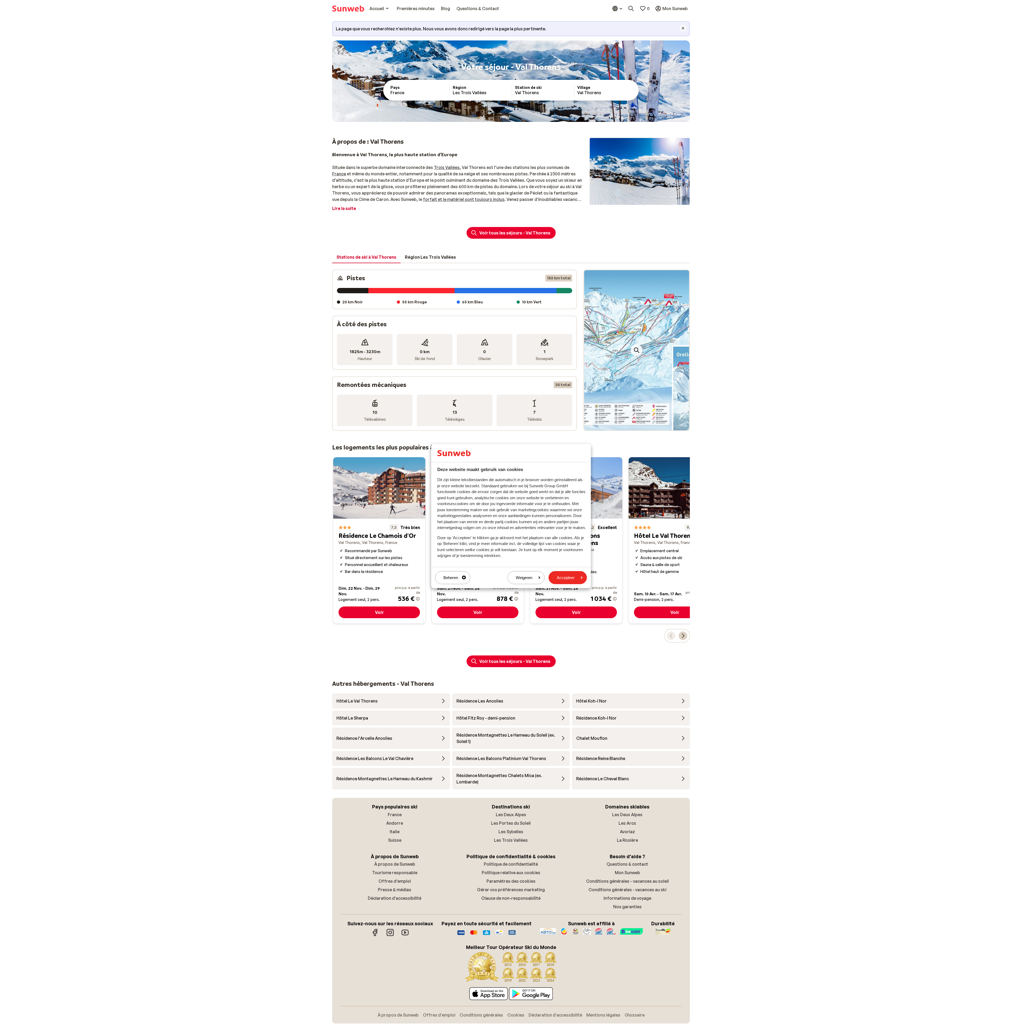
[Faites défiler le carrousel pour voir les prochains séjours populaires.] (683, 635)
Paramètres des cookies (511, 881)
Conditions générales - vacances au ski (627, 889)
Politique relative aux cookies (511, 872)
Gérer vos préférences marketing (511, 889)
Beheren (450, 577)
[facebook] (375, 935)
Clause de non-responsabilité (511, 898)
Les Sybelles (510, 831)
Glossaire (635, 1015)
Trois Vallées (447, 167)
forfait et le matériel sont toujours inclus (464, 199)
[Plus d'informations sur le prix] (418, 599)
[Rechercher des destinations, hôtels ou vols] (631, 8)
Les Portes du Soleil (511, 823)
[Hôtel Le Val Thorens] (675, 540)
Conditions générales (481, 1015)
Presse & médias (394, 889)
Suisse (394, 840)
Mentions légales (603, 1015)
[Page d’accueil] (348, 8)
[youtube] (405, 935)
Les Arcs (627, 823)
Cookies (515, 1015)
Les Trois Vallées (511, 840)
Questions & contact (627, 864)
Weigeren (524, 577)
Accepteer (566, 577)
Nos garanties (627, 906)
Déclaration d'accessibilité (394, 898)
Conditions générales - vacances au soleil (627, 881)
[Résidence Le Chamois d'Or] (379, 540)
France (339, 173)
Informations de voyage (627, 898)
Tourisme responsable (394, 872)
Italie (394, 831)
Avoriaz (627, 831)
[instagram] (390, 935)
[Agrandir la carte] (636, 350)
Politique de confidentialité (511, 864)
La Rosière (627, 840)
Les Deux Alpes (511, 814)
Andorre (394, 823)
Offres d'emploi (394, 881)
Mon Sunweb (627, 872)
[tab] (366, 257)
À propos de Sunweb (394, 864)
